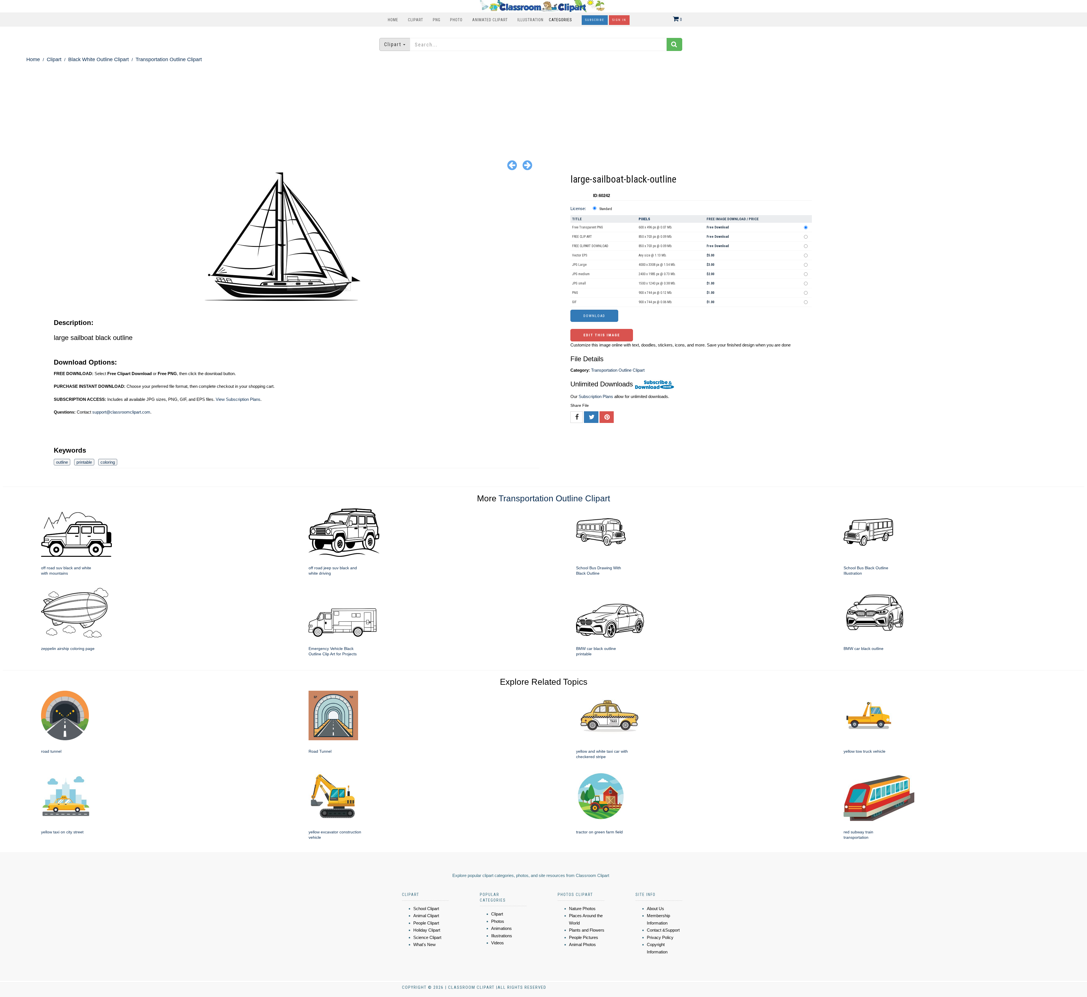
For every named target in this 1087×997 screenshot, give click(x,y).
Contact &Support (663, 930)
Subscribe (594, 20)
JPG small (579, 283)
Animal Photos (582, 944)
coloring (107, 462)
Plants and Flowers (586, 930)
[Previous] (512, 164)
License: (578, 208)
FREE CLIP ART (582, 237)
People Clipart (426, 923)
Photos (497, 921)
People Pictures (583, 937)
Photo (456, 20)
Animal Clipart (426, 915)
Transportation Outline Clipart (169, 59)
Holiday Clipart (426, 930)
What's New (424, 944)
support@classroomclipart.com (121, 412)
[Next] (527, 164)
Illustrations (501, 935)
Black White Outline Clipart (98, 59)
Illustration (530, 20)
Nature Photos (582, 908)
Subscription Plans (596, 396)
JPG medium (581, 274)
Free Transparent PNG (587, 227)
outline (62, 462)
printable (84, 462)
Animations (501, 928)
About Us (655, 908)
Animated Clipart (490, 20)
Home (393, 20)
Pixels (644, 219)
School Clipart (426, 908)
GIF (574, 302)
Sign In (619, 20)
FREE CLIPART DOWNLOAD (590, 246)
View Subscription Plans (238, 399)
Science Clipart (427, 937)
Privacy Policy (660, 937)
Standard (605, 209)
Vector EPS (579, 255)
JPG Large (579, 265)
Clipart (415, 20)
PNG (436, 20)
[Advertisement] (543, 106)
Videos (497, 942)
